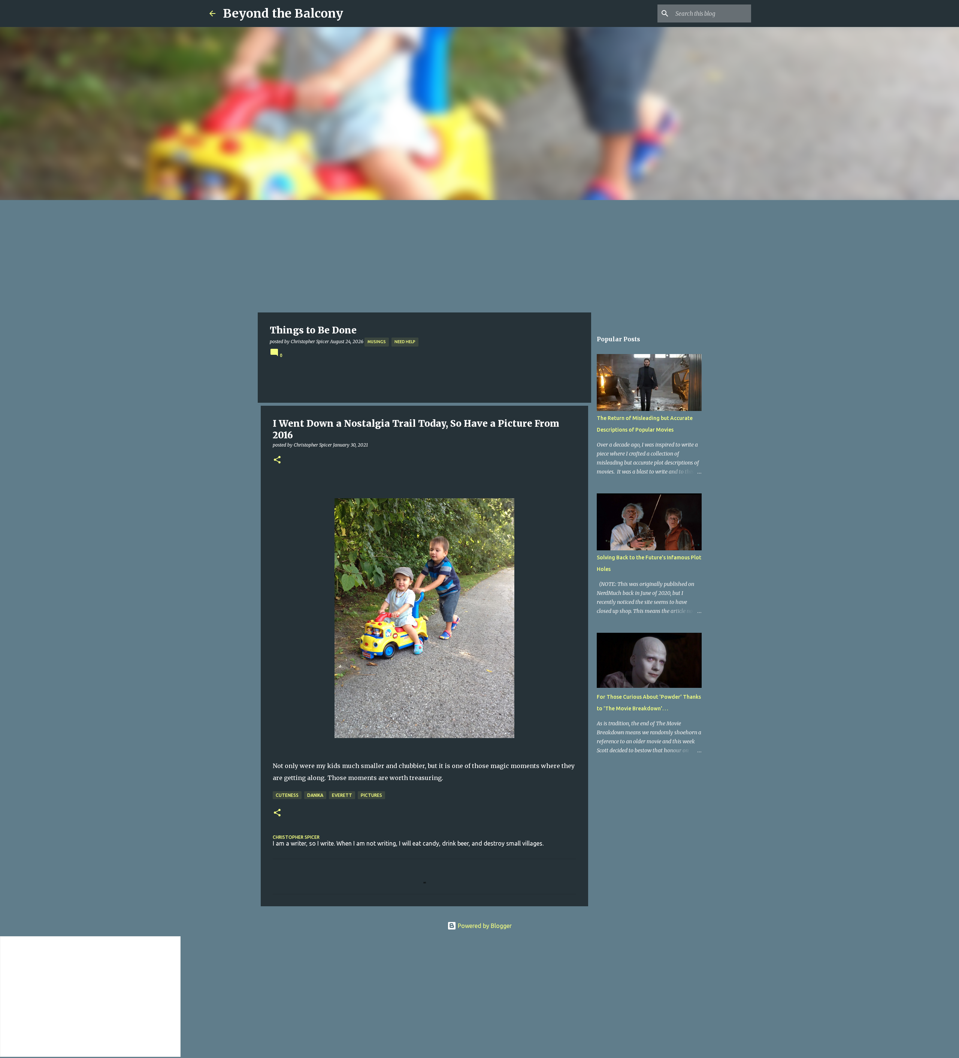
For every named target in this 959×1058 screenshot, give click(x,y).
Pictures (371, 795)
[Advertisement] (479, 256)
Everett (342, 795)
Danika (315, 795)
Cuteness (287, 795)
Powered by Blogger (484, 925)
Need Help (404, 341)
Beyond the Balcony (283, 13)
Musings (376, 341)
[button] (277, 460)
